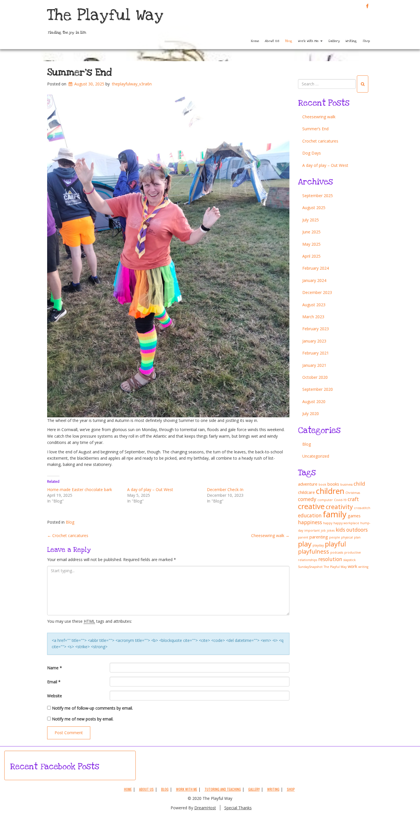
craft (353, 499)
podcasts (336, 552)
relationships (307, 560)
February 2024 (315, 268)
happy (327, 523)
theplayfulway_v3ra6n (132, 84)
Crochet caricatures (67, 535)
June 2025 (311, 232)
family (335, 514)
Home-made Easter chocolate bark (79, 489)
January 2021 (314, 365)
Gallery (334, 41)
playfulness (313, 551)
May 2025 (311, 244)
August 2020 (313, 401)
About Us (272, 41)
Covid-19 (340, 500)
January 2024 (314, 280)
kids (340, 529)
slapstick (349, 560)
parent (303, 537)
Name (54, 667)
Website (54, 695)
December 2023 (317, 292)
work (352, 566)
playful (335, 543)
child (359, 483)
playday (318, 545)
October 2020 (315, 377)
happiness (310, 522)
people (334, 537)
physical (347, 537)
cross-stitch (362, 508)
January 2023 (314, 341)
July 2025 (310, 220)
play (304, 543)
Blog (288, 41)
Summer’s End (79, 72)
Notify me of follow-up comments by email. (92, 708)
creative (311, 506)
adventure (307, 484)
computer (325, 500)
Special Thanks (238, 807)
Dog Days (311, 153)
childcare (306, 492)
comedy (307, 499)
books (333, 484)
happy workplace (346, 523)
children (330, 491)
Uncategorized (315, 456)
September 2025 (317, 195)
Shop (366, 41)
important (312, 530)
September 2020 (317, 389)
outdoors (357, 529)
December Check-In (225, 489)
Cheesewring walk (270, 535)
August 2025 (313, 207)
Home (255, 41)
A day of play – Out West (150, 489)
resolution (330, 559)
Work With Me (309, 41)
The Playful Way (105, 15)
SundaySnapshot (310, 567)
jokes (331, 530)
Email (54, 681)
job (323, 530)
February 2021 (315, 353)
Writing (351, 41)
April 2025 (311, 256)
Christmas (352, 493)
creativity (339, 506)
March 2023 (313, 316)
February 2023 (315, 328)
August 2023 (313, 304)
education (310, 515)
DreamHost (205, 807)
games (354, 515)
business (346, 484)
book (322, 484)
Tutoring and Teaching (223, 789)
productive (352, 552)
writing (363, 567)
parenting (318, 537)
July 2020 (310, 413)
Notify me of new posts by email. (82, 719)
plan (357, 537)
